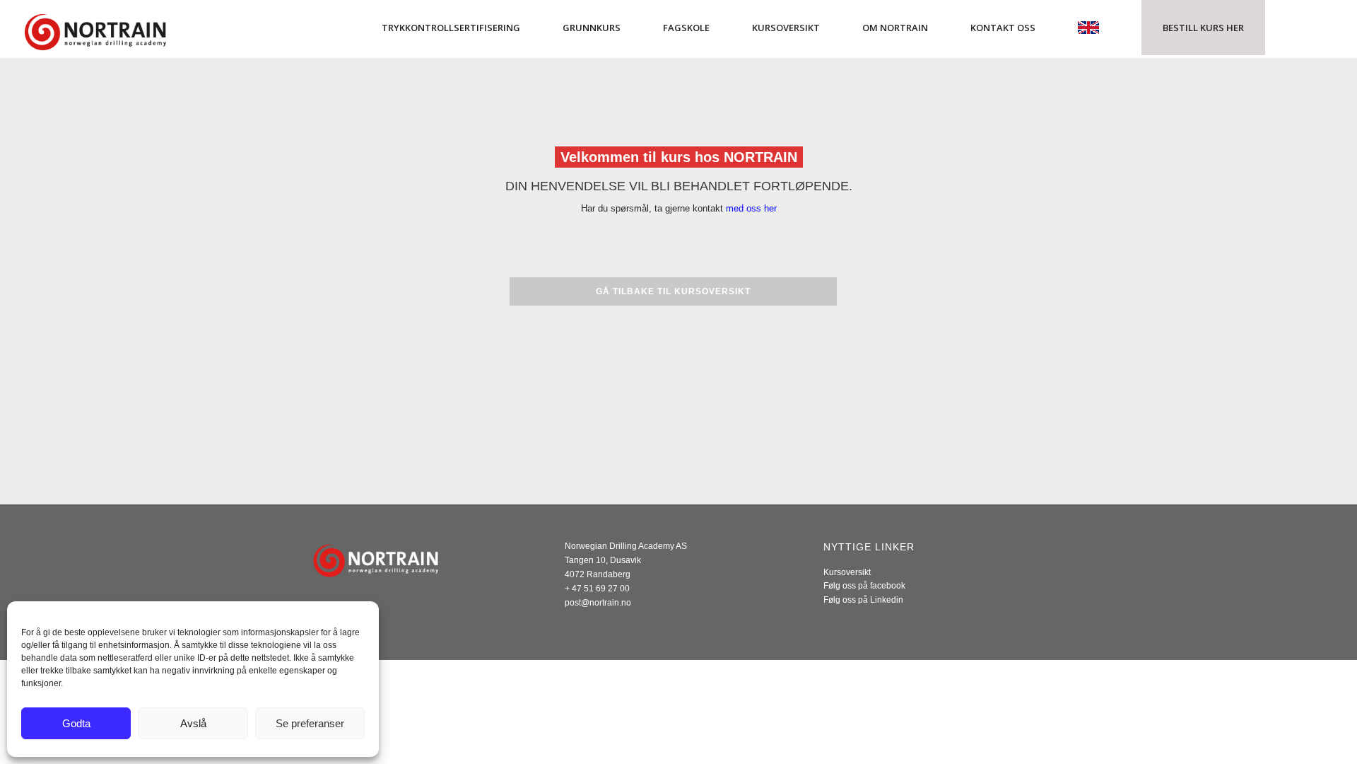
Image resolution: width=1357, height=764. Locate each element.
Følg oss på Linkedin (863, 600)
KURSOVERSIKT (786, 27)
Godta (76, 723)
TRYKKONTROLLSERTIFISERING (451, 27)
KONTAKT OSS (1002, 27)
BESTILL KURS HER (1203, 27)
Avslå (193, 723)
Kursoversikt (847, 572)
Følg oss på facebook (864, 586)
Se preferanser (310, 723)
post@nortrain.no (598, 603)
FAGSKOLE (686, 27)
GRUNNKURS (592, 27)
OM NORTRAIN (895, 27)
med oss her (751, 208)
